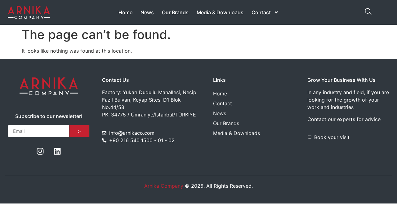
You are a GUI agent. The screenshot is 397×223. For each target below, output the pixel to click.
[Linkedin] (57, 151)
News (147, 12)
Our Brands (175, 12)
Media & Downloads (220, 12)
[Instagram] (40, 151)
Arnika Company (163, 186)
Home (125, 12)
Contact (261, 12)
